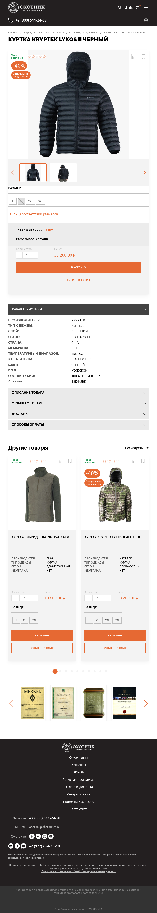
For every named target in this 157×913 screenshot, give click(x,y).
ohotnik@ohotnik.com (44, 827)
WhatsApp (10, 846)
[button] (132, 56)
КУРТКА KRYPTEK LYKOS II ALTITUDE (112, 537)
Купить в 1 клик (78, 280)
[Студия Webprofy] (95, 909)
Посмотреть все (137, 448)
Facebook (32, 836)
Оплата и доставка (78, 787)
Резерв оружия (78, 794)
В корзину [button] (42, 635)
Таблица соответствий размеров (33, 214)
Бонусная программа (78, 779)
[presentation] (12, 173)
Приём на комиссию (78, 801)
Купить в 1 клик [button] (42, 648)
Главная (12, 32)
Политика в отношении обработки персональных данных (78, 871)
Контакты (78, 765)
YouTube (51, 836)
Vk (38, 836)
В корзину (78, 267)
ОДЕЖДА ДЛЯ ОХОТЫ (37, 32)
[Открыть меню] (146, 7)
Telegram (17, 846)
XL (24, 620)
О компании (78, 757)
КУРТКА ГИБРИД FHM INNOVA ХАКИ (40, 537)
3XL (40, 201)
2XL (30, 201)
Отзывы (78, 772)
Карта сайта (78, 809)
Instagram (44, 836)
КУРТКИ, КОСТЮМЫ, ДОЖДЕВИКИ (77, 32)
